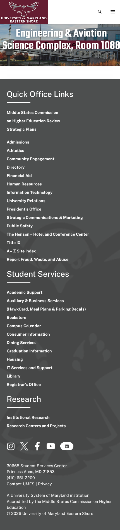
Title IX (13, 242)
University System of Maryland (40, 495)
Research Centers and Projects (36, 425)
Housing (15, 359)
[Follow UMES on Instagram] (13, 448)
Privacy (45, 483)
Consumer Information (28, 334)
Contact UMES (21, 483)
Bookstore (16, 317)
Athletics (15, 150)
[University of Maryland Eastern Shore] (24, 12)
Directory (16, 167)
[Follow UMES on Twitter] (26, 448)
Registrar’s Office (24, 384)
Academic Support (24, 292)
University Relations (26, 200)
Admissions (18, 142)
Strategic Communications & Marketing (45, 217)
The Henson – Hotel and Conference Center (48, 234)
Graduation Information (29, 350)
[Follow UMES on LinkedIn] (66, 448)
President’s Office (24, 209)
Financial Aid (19, 175)
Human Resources (24, 184)
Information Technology (29, 192)
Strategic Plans (22, 129)
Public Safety (20, 225)
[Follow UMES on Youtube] (53, 448)
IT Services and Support (29, 367)
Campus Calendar (24, 325)
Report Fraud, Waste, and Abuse (37, 259)
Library (13, 376)
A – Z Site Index (21, 251)
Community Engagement (30, 158)
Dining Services (22, 342)
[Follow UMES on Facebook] (40, 448)
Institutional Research (28, 417)
